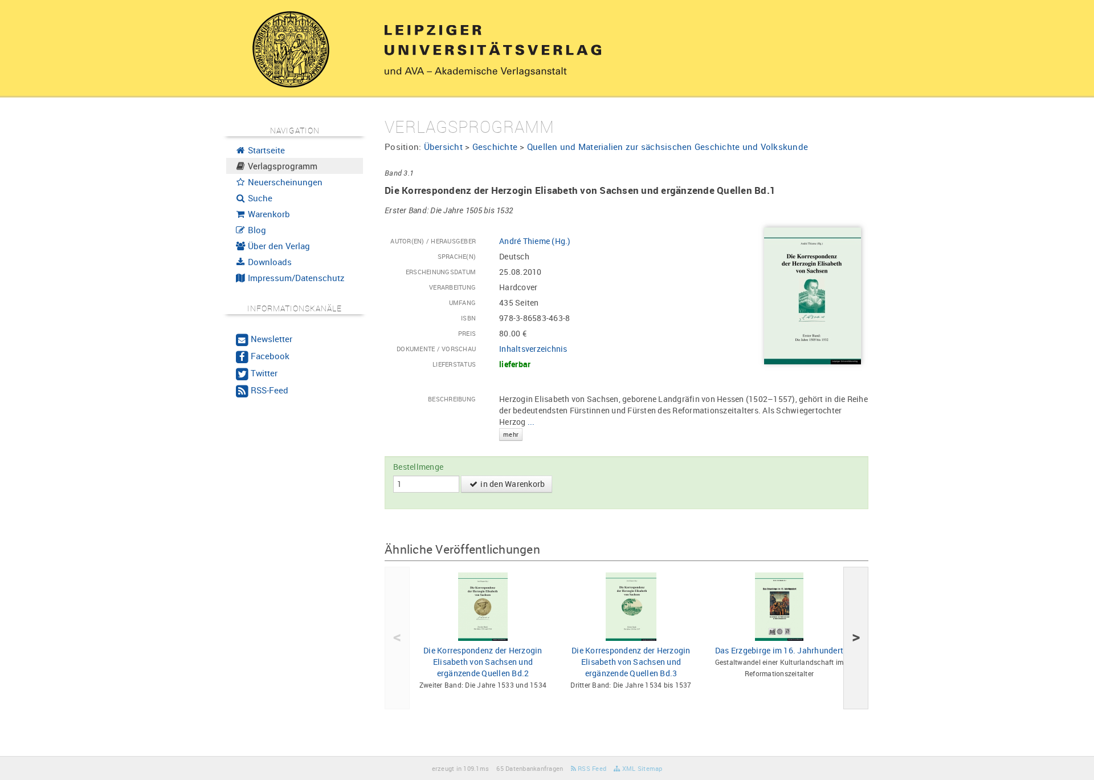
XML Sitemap (641, 768)
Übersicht (443, 146)
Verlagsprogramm (281, 166)
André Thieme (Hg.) (535, 240)
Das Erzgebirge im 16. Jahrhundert (779, 650)
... (519, 427)
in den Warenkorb (512, 483)
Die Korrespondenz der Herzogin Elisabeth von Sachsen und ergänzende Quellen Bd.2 (482, 662)
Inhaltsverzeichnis (533, 348)
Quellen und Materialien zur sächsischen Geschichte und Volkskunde (667, 146)
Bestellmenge (418, 466)
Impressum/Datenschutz (295, 277)
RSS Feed (591, 768)
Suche (259, 198)
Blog (256, 229)
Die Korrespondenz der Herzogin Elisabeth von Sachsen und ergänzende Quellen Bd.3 (631, 662)
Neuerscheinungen (284, 182)
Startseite (265, 150)
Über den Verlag (278, 245)
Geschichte (495, 146)
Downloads (269, 261)
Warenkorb (268, 214)
